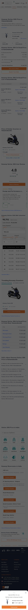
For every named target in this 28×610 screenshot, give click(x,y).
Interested (14, 607)
